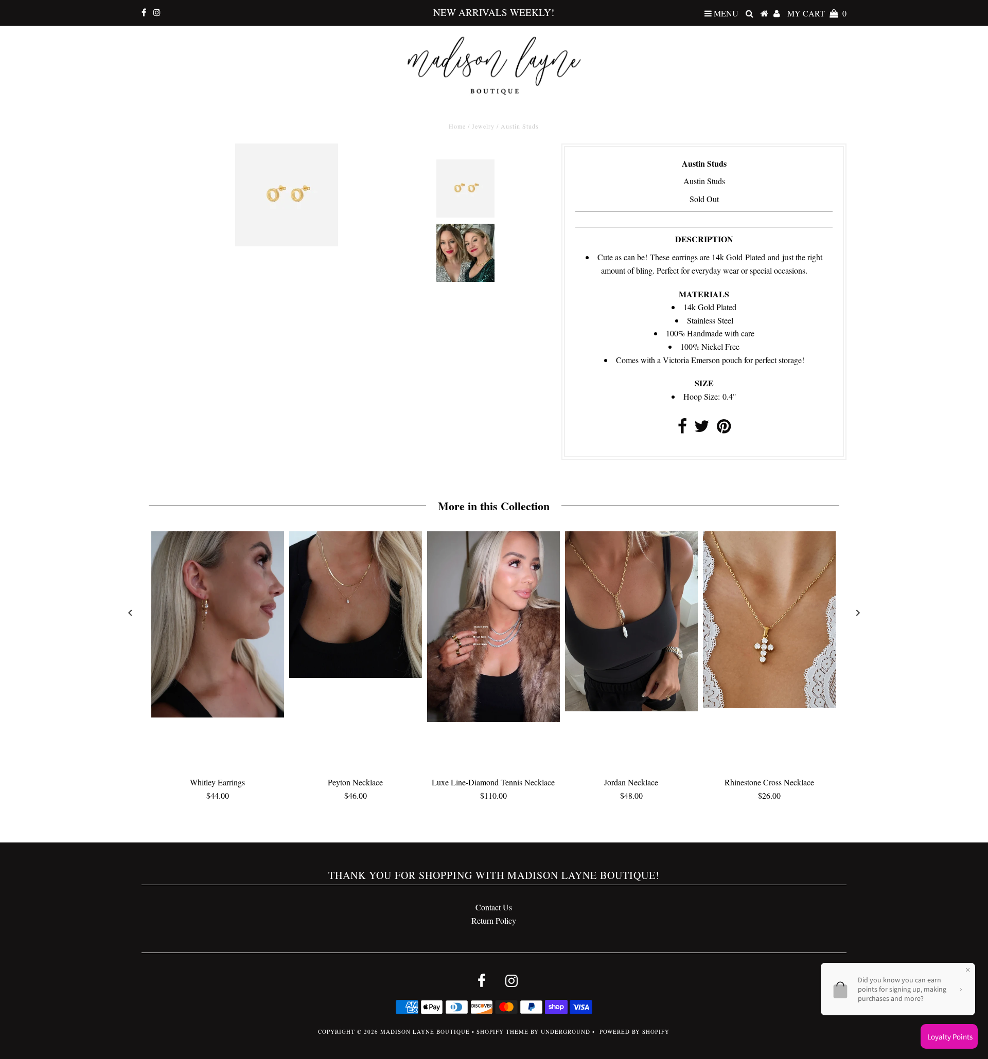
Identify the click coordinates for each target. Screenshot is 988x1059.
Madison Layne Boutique (425, 1031)
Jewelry (483, 126)
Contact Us (493, 907)
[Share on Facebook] (682, 428)
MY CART (816, 13)
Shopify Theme (502, 1031)
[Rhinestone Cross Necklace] (769, 704)
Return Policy (493, 920)
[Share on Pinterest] (724, 428)
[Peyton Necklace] (355, 674)
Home (457, 126)
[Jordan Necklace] (631, 708)
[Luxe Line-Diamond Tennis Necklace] (493, 718)
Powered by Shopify (634, 1031)
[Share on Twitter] (702, 428)
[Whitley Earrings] (217, 714)
